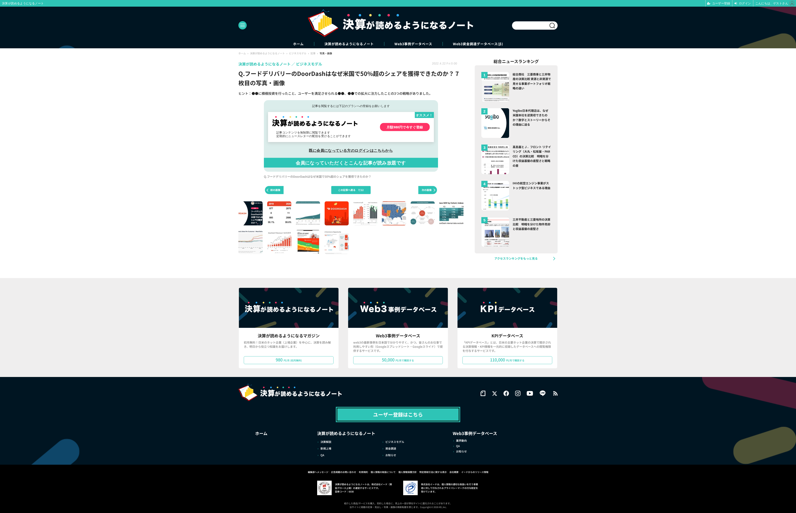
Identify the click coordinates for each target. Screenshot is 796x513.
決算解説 (325, 442)
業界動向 (461, 440)
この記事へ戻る (351, 190)
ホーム (298, 44)
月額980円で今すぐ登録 (405, 127)
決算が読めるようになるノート (349, 44)
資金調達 (390, 448)
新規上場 (325, 448)
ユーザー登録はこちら (398, 414)
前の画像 (275, 190)
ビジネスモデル (394, 442)
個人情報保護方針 (407, 472)
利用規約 (363, 472)
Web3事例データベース (413, 44)
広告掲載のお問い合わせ (343, 472)
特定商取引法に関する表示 (433, 472)
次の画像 (427, 190)
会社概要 (454, 472)
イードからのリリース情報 (474, 472)
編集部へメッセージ (318, 472)
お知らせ (390, 455)
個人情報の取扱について (383, 472)
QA (322, 455)
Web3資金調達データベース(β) (478, 44)
